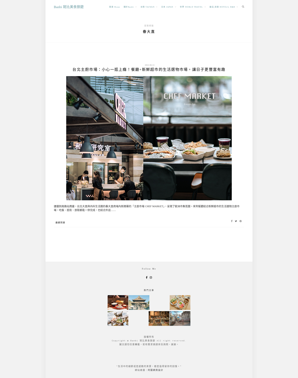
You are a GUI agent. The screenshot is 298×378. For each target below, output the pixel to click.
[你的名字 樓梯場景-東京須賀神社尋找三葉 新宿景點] (180, 319)
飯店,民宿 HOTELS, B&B (222, 7)
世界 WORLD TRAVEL (191, 7)
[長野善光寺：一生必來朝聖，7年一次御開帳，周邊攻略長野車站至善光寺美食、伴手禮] (139, 302)
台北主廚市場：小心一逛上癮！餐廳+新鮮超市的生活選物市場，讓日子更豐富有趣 (148, 69)
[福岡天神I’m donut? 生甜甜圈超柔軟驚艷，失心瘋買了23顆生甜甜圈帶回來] (159, 319)
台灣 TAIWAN (148, 7)
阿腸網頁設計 (155, 370)
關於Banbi (129, 7)
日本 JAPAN (167, 7)
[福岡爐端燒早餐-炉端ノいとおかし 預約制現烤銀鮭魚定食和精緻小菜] (118, 302)
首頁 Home (114, 7)
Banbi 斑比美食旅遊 (69, 7)
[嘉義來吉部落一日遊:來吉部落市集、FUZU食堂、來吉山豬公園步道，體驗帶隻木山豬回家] (118, 319)
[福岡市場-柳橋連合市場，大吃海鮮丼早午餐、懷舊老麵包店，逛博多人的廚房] (180, 302)
